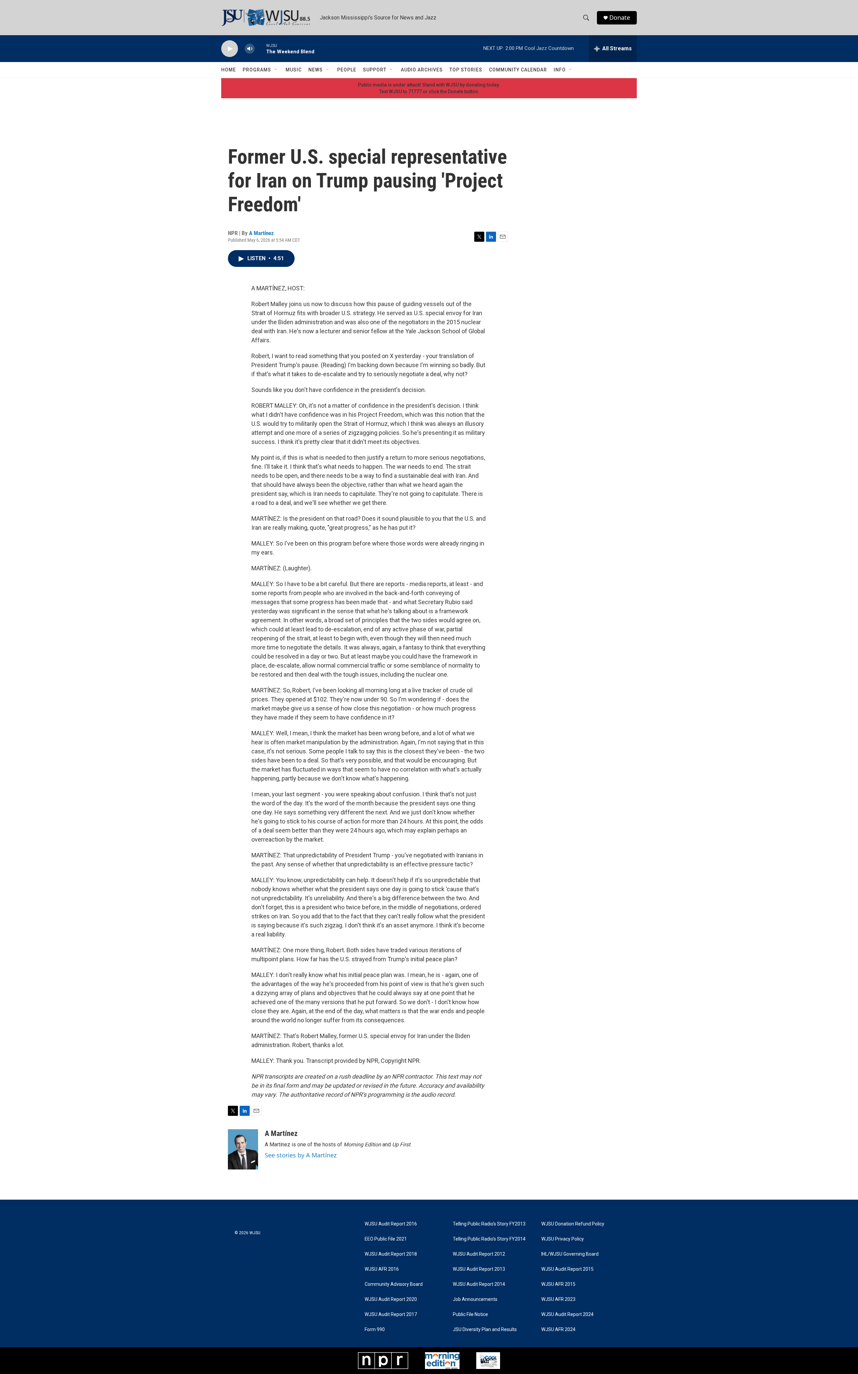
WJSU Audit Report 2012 (479, 1254)
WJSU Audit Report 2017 (391, 1314)
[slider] (260, 48)
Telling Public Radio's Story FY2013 (489, 1223)
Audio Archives (422, 69)
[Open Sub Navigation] (276, 69)
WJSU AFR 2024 (558, 1329)
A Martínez (261, 233)
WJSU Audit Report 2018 (391, 1254)
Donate (619, 17)
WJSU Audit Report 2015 (567, 1269)
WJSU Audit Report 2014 (479, 1284)
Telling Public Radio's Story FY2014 (489, 1239)
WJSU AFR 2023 (558, 1299)
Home (228, 69)
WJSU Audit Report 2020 (391, 1299)
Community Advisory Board (394, 1284)
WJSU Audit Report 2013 (479, 1269)
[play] (229, 49)
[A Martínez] (243, 1149)
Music (294, 69)
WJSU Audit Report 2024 (567, 1314)
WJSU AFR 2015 (558, 1284)
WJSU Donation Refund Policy (572, 1223)
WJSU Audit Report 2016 (391, 1223)
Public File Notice (470, 1314)
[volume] (249, 48)
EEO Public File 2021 (386, 1239)
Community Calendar (518, 69)
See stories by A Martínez (300, 1155)
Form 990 (375, 1329)
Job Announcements (475, 1299)
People (346, 69)
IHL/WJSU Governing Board (570, 1254)
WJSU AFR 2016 (382, 1269)
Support (374, 69)
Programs (257, 69)
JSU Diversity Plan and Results (485, 1329)
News (315, 69)
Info (560, 69)
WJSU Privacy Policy (562, 1239)
